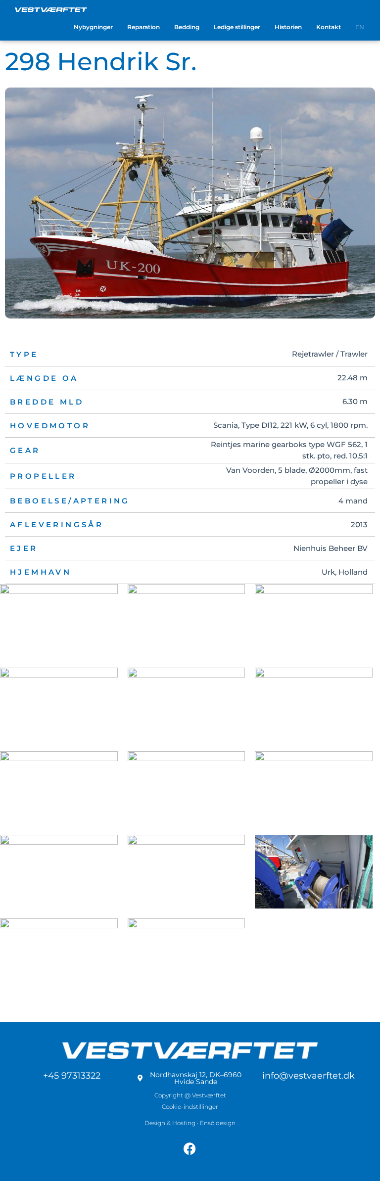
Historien (288, 27)
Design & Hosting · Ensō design (190, 1123)
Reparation (143, 27)
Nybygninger (93, 27)
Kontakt (328, 27)
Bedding (186, 27)
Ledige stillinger (237, 27)
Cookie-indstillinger (190, 1106)
